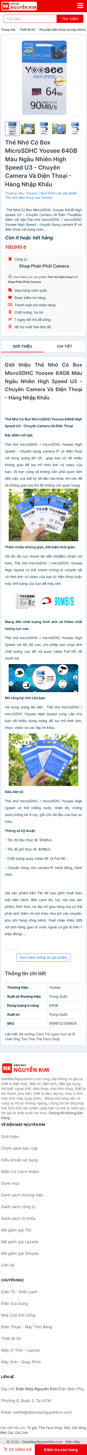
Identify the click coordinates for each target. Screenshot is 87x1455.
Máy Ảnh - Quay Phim (21, 1361)
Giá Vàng (79, 1428)
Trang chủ (8, 29)
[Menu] (80, 5)
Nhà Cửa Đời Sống (18, 1315)
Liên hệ (7, 1265)
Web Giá (6, 1432)
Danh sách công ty (18, 1206)
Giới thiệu (22, 346)
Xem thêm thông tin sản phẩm (43, 957)
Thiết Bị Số (27, 29)
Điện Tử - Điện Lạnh (19, 1291)
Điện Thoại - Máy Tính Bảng (26, 1326)
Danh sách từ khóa (18, 1218)
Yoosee (31, 193)
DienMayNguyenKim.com (42, 1442)
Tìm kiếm (70, 18)
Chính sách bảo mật (19, 1148)
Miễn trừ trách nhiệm (20, 1171)
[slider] (12, 129)
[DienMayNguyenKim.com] (26, 6)
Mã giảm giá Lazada (19, 1241)
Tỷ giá (32, 1428)
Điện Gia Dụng (14, 1303)
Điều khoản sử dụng (19, 1159)
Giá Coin (21, 1432)
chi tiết (64, 346)
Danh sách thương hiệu (22, 1195)
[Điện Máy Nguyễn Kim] (25, 1068)
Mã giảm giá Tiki (16, 1230)
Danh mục (10, 1183)
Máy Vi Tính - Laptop (20, 1350)
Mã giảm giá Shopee (20, 1253)
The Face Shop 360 (54, 1428)
